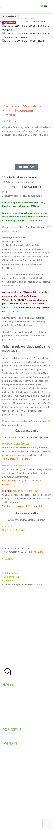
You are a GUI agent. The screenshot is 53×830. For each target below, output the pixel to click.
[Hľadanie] (38, 6)
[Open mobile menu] (46, 6)
